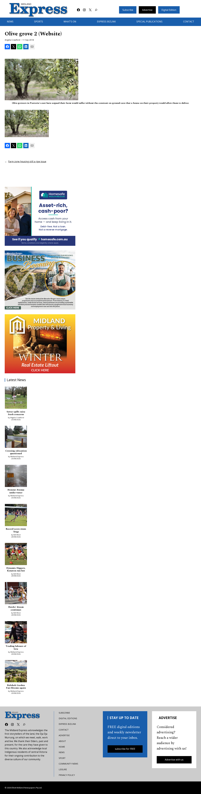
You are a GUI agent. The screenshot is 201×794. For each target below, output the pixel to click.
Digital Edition (168, 10)
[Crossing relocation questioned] (16, 437)
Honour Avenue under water (16, 491)
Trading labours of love (16, 647)
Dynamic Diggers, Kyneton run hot (15, 569)
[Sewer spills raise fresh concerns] (16, 398)
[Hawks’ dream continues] (16, 593)
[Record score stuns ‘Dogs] (16, 515)
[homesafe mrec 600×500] (40, 216)
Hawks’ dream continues (16, 608)
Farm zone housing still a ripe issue (27, 161)
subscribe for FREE (125, 748)
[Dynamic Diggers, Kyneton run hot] (16, 554)
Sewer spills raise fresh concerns (16, 413)
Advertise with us (174, 759)
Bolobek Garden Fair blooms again (16, 686)
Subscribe (127, 10)
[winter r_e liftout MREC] (40, 343)
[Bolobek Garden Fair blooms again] (16, 671)
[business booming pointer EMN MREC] (40, 280)
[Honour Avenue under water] (16, 476)
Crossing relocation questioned (16, 452)
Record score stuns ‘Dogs (16, 530)
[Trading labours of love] (16, 632)
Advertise (147, 10)
